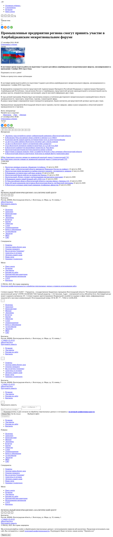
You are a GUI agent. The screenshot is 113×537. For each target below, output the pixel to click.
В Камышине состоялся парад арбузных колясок (23, 173)
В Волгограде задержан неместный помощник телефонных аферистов (32, 185)
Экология (8, 233)
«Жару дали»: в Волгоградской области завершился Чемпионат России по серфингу (37, 169)
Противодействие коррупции (16, 274)
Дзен (15, 115)
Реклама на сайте (11, 272)
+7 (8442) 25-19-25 (8, 340)
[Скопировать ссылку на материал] (2, 23)
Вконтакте (7, 115)
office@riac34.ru (7, 202)
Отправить (5, 416)
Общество (9, 223)
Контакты (9, 280)
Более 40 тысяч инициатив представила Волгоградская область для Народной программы (39, 183)
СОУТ (7, 278)
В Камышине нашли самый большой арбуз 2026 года (25, 179)
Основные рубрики (12, 6)
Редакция (8, 9)
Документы (9, 270)
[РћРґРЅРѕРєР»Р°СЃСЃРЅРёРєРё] (5, 27)
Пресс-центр (10, 11)
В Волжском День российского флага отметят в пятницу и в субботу (31, 138)
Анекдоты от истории (13, 253)
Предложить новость (9, 204)
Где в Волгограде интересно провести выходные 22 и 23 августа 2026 (31, 146)
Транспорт (9, 212)
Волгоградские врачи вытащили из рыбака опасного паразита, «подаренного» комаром (38, 171)
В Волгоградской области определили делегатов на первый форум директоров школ (37, 154)
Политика (9, 210)
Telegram (23, 115)
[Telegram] (8, 27)
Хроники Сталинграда (13, 259)
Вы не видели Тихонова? (14, 251)
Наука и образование (13, 229)
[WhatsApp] (11, 27)
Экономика (9, 217)
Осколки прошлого (12, 249)
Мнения (8, 216)
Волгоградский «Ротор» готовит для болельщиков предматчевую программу (34, 177)
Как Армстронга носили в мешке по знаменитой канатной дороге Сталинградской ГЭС (34, 159)
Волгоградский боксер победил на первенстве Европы (26, 175)
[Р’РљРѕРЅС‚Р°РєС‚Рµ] (2, 27)
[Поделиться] (2, 25)
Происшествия (10, 214)
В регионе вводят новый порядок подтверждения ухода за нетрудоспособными (35, 140)
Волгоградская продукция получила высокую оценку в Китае (28, 150)
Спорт (7, 225)
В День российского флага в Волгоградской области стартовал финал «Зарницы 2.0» (37, 181)
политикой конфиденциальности (37, 531)
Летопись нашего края (13, 255)
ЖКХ (7, 235)
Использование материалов (15, 276)
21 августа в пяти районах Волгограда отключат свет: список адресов (31, 142)
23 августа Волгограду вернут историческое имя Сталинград (28, 144)
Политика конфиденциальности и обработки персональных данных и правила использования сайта (38, 286)
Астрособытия (10, 231)
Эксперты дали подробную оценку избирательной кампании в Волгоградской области (38, 136)
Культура (8, 219)
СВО (7, 237)
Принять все (6, 535)
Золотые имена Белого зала (15, 247)
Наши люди (9, 257)
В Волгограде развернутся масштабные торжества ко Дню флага (29, 148)
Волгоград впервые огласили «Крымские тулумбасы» (25, 167)
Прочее (8, 221)
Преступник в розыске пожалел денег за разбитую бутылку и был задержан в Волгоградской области (43, 152)
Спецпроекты (10, 8)
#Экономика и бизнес (9, 44)
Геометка (8, 245)
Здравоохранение (11, 227)
